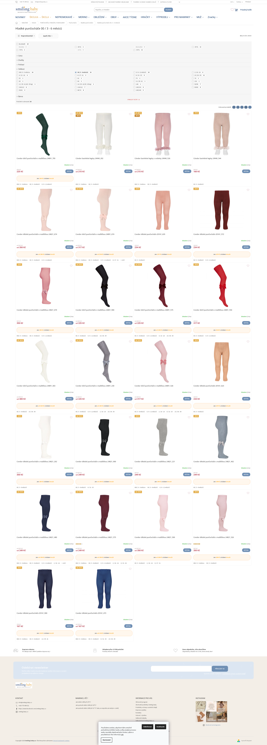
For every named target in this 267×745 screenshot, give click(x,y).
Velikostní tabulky (141, 718)
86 (80, 81)
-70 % (22, 50)
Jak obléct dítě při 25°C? (83, 702)
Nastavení (106, 740)
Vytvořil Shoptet (246, 741)
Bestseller (140, 47)
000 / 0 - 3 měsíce (26, 72)
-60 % (81, 47)
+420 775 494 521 (24, 706)
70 (138, 78)
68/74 (81, 90)
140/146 (140, 90)
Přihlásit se (220, 669)
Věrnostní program (97, 2)
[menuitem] (20, 17)
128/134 (140, 87)
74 (197, 78)
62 (80, 78)
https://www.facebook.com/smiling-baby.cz (32, 709)
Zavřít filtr (47, 36)
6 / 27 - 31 (82, 75)
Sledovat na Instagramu (213, 725)
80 (21, 81)
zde (122, 734)
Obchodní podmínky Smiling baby (118, 2)
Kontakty (138, 713)
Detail (69, 171)
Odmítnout (147, 727)
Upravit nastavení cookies (61, 741)
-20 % (81, 50)
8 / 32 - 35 (140, 75)
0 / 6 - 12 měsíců (142, 72)
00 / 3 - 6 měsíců (84, 72)
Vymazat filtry (132, 100)
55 (21, 78)
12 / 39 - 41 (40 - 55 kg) (27, 84)
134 (197, 81)
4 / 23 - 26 (23, 75)
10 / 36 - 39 (200, 75)
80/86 (198, 87)
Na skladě (24, 44)
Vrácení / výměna (141, 715)
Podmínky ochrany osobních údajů (144, 2)
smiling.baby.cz (23, 712)
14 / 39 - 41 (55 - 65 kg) (86, 84)
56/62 (22, 90)
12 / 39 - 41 (140, 81)
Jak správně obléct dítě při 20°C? (86, 705)
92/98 (198, 84)
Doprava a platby (166, 2)
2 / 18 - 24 (199, 72)
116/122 (81, 87)
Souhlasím (161, 727)
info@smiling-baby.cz (25, 702)
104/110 (23, 87)
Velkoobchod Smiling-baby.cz (145, 721)
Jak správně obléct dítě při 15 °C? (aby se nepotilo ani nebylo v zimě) (97, 708)
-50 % (198, 47)
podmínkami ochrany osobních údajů (234, 674)
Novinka (22, 47)
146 (138, 84)
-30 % (139, 50)
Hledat (168, 10)
